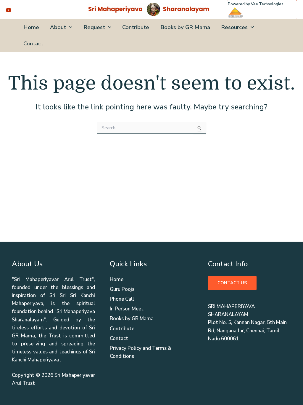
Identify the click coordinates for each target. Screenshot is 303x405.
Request (94, 27)
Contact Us (232, 283)
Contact (33, 43)
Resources (234, 27)
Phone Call (122, 299)
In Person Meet (127, 308)
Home (31, 27)
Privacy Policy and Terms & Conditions (140, 352)
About (58, 27)
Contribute (135, 27)
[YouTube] (8, 10)
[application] (69, 27)
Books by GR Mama (185, 27)
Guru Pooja (122, 289)
